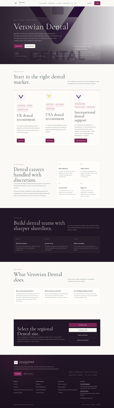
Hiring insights (62, 387)
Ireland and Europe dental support (23, 390)
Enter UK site (18, 46)
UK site (16, 384)
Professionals (51, 3)
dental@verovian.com (86, 398)
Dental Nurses (40, 392)
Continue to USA (82, 330)
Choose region (43, 3)
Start (97, 3)
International (66, 3)
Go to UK (20, 140)
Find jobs (17, 374)
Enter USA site (30, 46)
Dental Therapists (41, 390)
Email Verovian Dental (82, 340)
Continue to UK (83, 325)
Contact (89, 3)
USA (75, 3)
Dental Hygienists (41, 387)
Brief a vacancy (28, 374)
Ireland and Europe (42, 46)
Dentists (38, 384)
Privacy (88, 404)
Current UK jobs (18, 392)
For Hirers (59, 3)
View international (80, 140)
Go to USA (50, 140)
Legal (83, 404)
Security (93, 404)
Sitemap (98, 404)
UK (72, 3)
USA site (16, 387)
